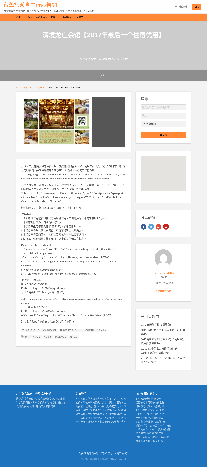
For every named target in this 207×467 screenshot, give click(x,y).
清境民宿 (74, 337)
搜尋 (164, 135)
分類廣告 (160, 406)
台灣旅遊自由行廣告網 (30, 5)
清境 (27, 337)
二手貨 (159, 429)
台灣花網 (164, 437)
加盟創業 (156, 433)
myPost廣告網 (143, 398)
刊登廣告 (183, 6)
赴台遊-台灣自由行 (89, 453)
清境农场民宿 (61, 337)
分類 (27, 17)
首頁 (18, 17)
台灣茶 (79, 17)
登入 (197, 6)
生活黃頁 (161, 417)
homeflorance (163, 272)
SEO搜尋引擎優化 (145, 414)
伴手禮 (163, 425)
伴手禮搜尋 (106, 453)
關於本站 (40, 17)
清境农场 (48, 337)
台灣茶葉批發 (143, 440)
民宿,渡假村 (88, 58)
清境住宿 (36, 337)
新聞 (53, 17)
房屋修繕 (140, 402)
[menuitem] (181, 6)
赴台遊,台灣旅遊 (144, 421)
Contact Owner (163, 290)
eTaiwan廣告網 (156, 410)
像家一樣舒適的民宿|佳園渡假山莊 (160, 329)
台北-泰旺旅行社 (150, 324)
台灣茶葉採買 (121, 453)
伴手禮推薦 (66, 17)
